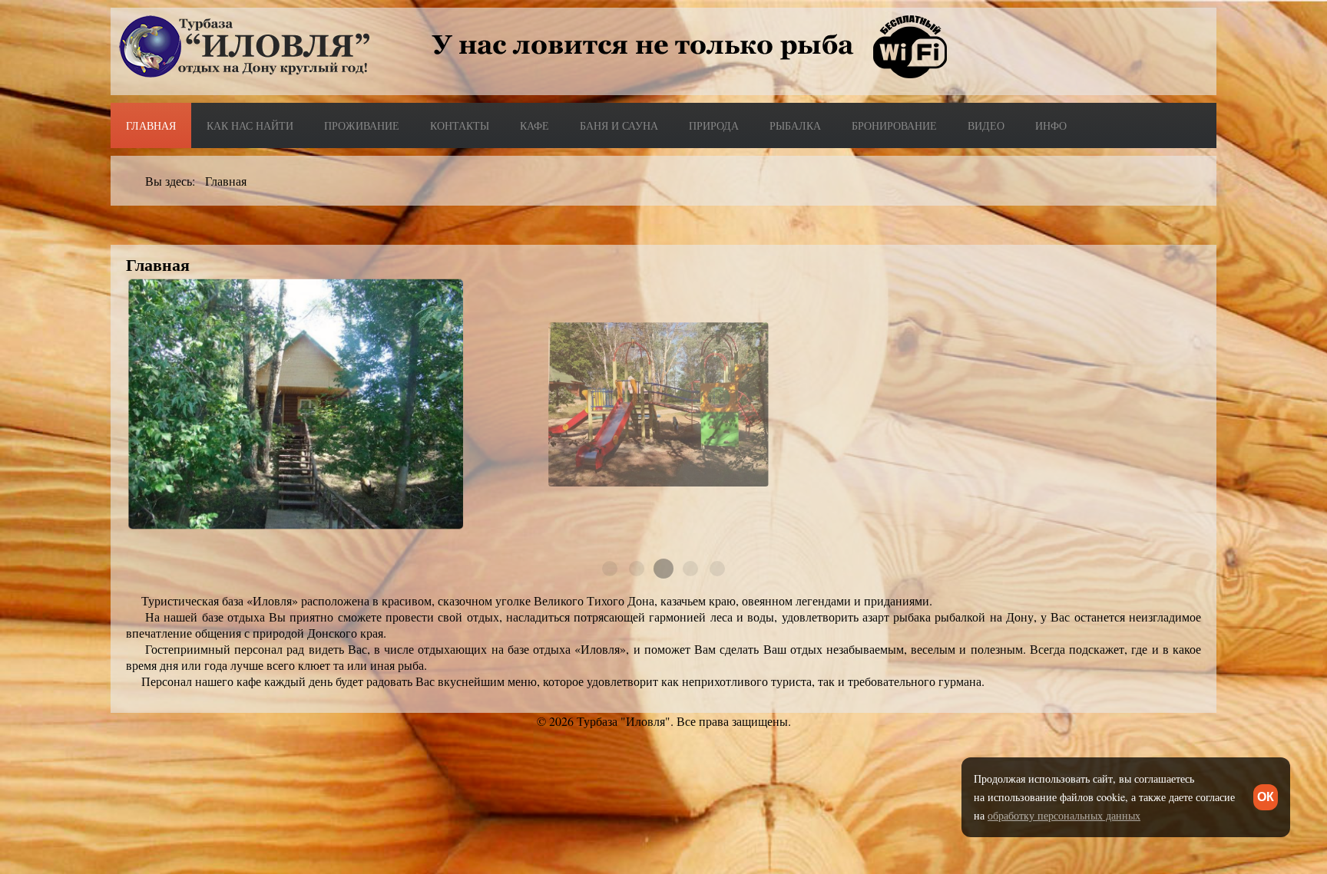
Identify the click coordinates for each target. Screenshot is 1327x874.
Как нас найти (250, 125)
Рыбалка (795, 125)
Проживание (361, 125)
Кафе (534, 125)
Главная (151, 125)
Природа (714, 125)
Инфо (1051, 125)
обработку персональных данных (1064, 815)
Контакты (459, 125)
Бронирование (894, 125)
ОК (1265, 796)
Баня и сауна (619, 125)
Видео (986, 125)
